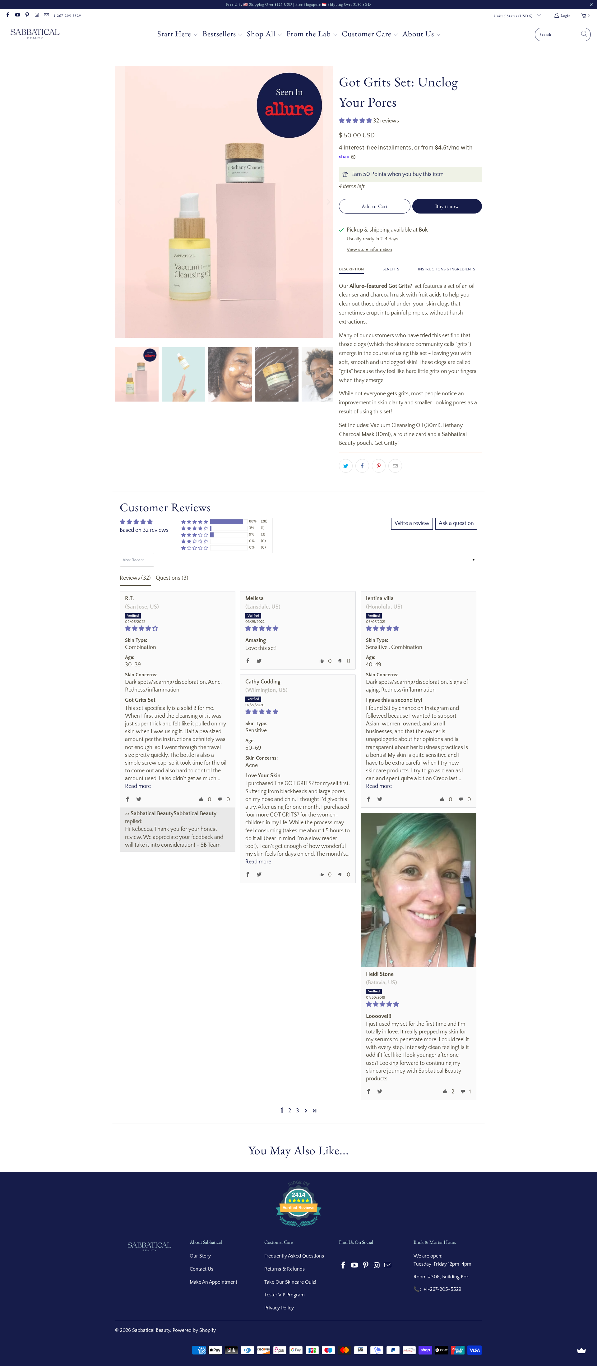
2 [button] (289, 1111)
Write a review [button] (412, 523)
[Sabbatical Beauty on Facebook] (7, 15)
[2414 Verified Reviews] (298, 1228)
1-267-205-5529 (67, 15)
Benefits (390, 269)
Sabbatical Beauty (151, 1330)
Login (566, 15)
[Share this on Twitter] (346, 466)
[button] (177, 34)
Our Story (200, 1256)
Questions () (172, 578)
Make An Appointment (213, 1282)
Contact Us (201, 1269)
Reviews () (135, 578)
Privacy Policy (279, 1308)
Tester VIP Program (284, 1295)
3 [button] (297, 1111)
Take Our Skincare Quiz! (290, 1282)
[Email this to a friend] (395, 466)
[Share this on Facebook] (362, 466)
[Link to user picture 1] (418, 890)
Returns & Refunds (284, 1269)
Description (351, 269)
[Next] (328, 202)
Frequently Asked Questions (294, 1256)
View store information (369, 249)
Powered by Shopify (194, 1330)
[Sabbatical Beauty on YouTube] (17, 15)
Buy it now (447, 206)
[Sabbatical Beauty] (35, 34)
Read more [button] (138, 786)
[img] (177, 628)
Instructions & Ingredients (446, 269)
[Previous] (120, 202)
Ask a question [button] (456, 523)
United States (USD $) (514, 15)
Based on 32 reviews (144, 530)
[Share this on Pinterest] (379, 466)
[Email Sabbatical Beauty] (46, 15)
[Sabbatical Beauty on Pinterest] (27, 15)
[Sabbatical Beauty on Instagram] (36, 15)
